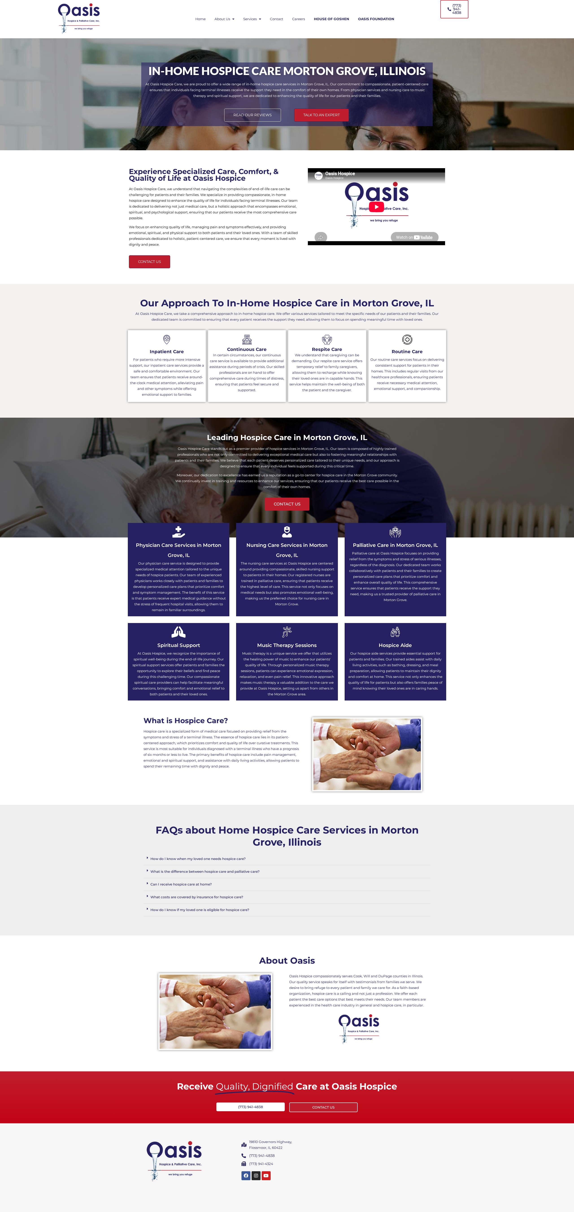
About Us (222, 19)
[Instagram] (256, 1175)
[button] (287, 859)
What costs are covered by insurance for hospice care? (196, 897)
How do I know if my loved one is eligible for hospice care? (199, 910)
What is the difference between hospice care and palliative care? (205, 871)
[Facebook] (245, 1175)
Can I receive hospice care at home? (181, 884)
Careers (298, 19)
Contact (276, 19)
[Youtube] (266, 1175)
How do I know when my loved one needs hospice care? (198, 859)
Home (200, 19)
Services (250, 19)
